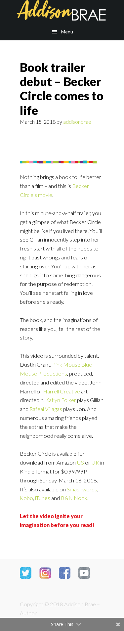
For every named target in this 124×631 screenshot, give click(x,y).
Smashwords (82, 489)
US (80, 462)
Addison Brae (62, 11)
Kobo (26, 498)
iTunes (42, 498)
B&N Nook (74, 498)
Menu (67, 31)
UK (95, 462)
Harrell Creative (61, 391)
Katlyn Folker (60, 400)
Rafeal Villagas (45, 409)
